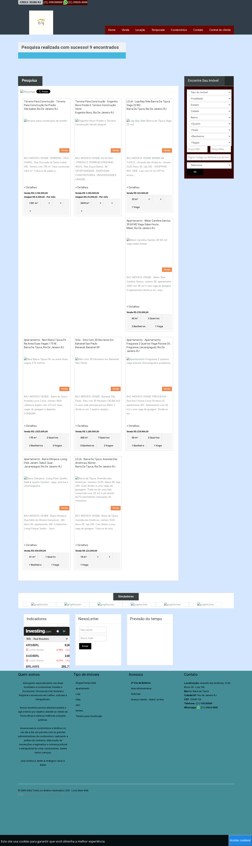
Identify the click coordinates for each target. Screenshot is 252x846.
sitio (78, 705)
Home (111, 30)
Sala (78, 699)
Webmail (135, 694)
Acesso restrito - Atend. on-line (147, 699)
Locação (140, 30)
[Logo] (41, 23)
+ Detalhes (30, 187)
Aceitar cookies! (240, 840)
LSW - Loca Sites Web (77, 790)
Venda (125, 30)
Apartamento (82, 688)
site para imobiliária (34, 794)
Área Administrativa (141, 688)
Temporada (158, 30)
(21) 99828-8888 (209, 707)
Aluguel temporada (86, 682)
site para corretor (53, 794)
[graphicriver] (39, 604)
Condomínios (179, 30)
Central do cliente (220, 30)
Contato (198, 30)
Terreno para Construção (89, 716)
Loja (78, 694)
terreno (79, 710)
